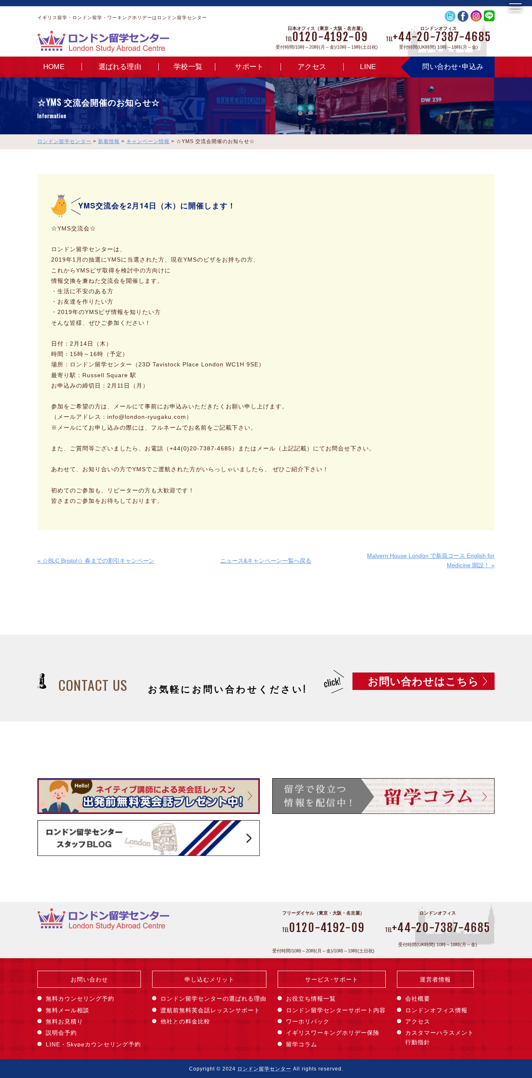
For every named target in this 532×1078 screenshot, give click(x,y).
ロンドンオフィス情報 (436, 1010)
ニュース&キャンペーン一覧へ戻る (265, 560)
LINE (368, 66)
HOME (53, 66)
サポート (249, 66)
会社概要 (417, 998)
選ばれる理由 (120, 66)
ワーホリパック (308, 1021)
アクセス (312, 66)
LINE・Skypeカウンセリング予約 (93, 1044)
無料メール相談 (67, 1010)
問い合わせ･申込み (452, 66)
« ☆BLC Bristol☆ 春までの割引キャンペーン (96, 560)
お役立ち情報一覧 (311, 998)
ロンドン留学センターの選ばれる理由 (213, 998)
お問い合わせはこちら (423, 681)
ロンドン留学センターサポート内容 (336, 1010)
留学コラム (301, 1044)
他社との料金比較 (185, 1021)
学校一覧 (188, 66)
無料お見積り (64, 1021)
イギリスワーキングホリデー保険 (332, 1032)
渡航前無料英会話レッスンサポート (210, 1010)
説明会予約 (61, 1032)
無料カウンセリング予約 (80, 998)
